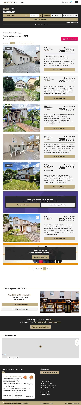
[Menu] (76, 2)
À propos (43, 390)
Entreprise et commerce (48, 385)
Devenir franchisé (46, 383)
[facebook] (3, 372)
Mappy (17, 357)
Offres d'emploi (45, 381)
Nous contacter (45, 394)
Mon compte (67, 2)
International (44, 392)
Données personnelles (47, 403)
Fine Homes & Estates (47, 387)
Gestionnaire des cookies (72, 403)
